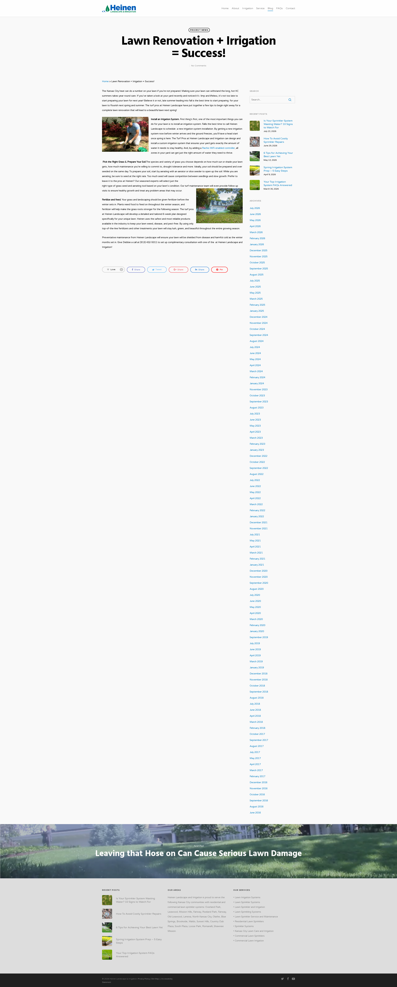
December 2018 (258, 673)
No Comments (198, 65)
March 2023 (256, 437)
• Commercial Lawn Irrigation (248, 940)
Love (116, 269)
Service (260, 8)
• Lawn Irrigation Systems (246, 897)
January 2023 (257, 450)
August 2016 (256, 806)
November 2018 (259, 679)
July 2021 (255, 534)
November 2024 (259, 323)
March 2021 (256, 552)
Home (225, 8)
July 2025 (255, 280)
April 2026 (255, 226)
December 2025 (258, 250)
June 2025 (255, 286)
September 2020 (259, 583)
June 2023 (255, 419)
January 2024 (257, 383)
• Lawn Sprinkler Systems (246, 902)
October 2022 (257, 462)
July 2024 (255, 347)
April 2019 (255, 655)
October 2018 (257, 685)
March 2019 (256, 661)
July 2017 (255, 752)
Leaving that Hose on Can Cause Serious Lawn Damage (198, 851)
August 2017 (256, 746)
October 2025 (257, 262)
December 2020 (258, 570)
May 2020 (255, 607)
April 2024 (255, 365)
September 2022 (259, 468)
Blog (270, 8)
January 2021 (257, 564)
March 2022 (256, 504)
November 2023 (259, 389)
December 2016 (258, 782)
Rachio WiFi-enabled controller (218, 148)
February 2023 (257, 444)
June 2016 (255, 812)
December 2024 (258, 317)
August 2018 (256, 697)
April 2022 (255, 498)
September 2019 (259, 637)
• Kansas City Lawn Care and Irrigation (253, 931)
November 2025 (259, 256)
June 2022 (255, 486)
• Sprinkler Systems (243, 926)
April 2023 (255, 431)
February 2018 (257, 728)
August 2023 (256, 407)
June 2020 (255, 601)
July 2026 (255, 208)
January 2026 (257, 244)
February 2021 (257, 558)
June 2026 (255, 214)
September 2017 (259, 740)
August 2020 (256, 589)
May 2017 (255, 758)
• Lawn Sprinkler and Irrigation (249, 907)
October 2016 (257, 794)
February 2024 (257, 377)
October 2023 (257, 395)
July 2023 (255, 413)
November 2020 (259, 576)
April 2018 (255, 716)
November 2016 (259, 788)
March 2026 (256, 232)
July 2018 (255, 703)
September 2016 (259, 800)
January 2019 (257, 667)
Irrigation (247, 8)
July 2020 (255, 595)
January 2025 (257, 311)
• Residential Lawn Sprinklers (248, 921)
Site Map (155, 979)
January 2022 (257, 516)
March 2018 (256, 722)
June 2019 (255, 649)
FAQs (279, 8)
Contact (290, 8)
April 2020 (255, 613)
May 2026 (255, 220)
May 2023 (255, 425)
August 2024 (256, 341)
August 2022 (256, 474)
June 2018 (255, 709)
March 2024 (256, 371)
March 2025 (256, 298)
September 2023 (259, 401)
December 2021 (258, 522)
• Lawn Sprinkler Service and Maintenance (255, 916)
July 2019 (255, 643)
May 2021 (255, 540)
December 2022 (258, 456)
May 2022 (255, 492)
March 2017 (256, 770)
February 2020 (257, 625)
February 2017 (257, 776)
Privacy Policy (144, 979)
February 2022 (257, 510)
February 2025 (257, 304)
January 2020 (257, 631)
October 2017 (257, 734)
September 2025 (259, 268)
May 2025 (255, 292)
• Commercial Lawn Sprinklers (249, 935)
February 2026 (257, 238)
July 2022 (255, 480)
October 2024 (257, 329)
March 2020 (256, 619)
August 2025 (256, 274)
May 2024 (255, 359)
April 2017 (255, 764)
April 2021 (255, 546)
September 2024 (259, 335)
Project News (199, 30)
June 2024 (255, 353)
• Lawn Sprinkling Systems (247, 911)
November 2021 (259, 528)
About (235, 8)
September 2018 (259, 691)
